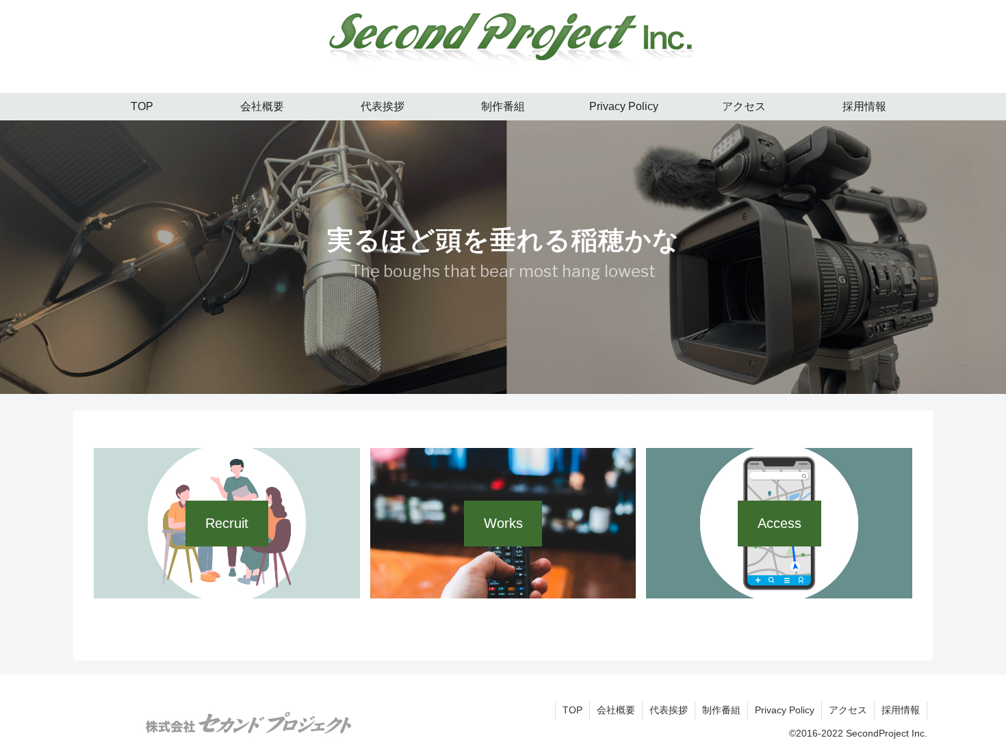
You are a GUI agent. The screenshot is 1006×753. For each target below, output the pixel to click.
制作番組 (721, 709)
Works (503, 523)
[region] (503, 257)
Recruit (226, 523)
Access (779, 523)
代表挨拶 (668, 709)
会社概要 (616, 709)
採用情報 (900, 709)
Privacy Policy (784, 709)
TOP (572, 709)
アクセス (848, 709)
